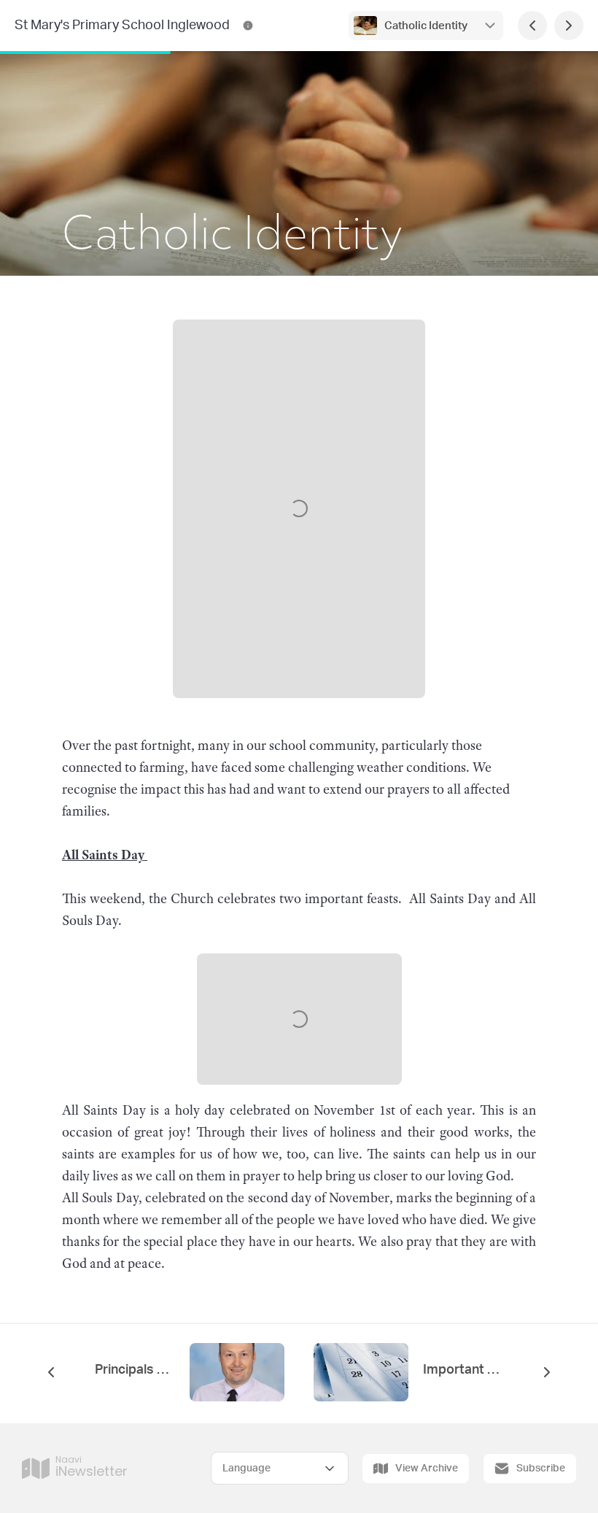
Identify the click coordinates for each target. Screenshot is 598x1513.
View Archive (426, 1468)
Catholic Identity (425, 25)
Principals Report (135, 1370)
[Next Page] (568, 25)
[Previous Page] (532, 25)
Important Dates (463, 1370)
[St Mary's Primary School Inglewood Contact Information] (248, 25)
